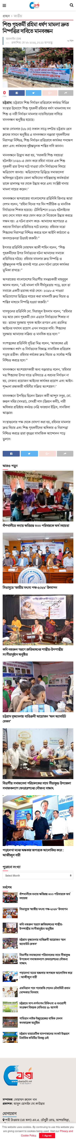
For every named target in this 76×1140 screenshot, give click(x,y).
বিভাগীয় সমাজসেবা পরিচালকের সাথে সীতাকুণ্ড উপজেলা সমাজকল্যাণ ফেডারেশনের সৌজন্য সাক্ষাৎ (37, 786)
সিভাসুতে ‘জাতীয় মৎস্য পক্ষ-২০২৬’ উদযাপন (30, 587)
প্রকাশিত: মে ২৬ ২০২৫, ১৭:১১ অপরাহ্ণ (31, 43)
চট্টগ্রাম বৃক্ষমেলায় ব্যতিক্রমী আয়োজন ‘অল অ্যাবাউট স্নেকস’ (42, 942)
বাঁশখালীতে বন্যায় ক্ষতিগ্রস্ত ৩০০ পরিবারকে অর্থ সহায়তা (36, 525)
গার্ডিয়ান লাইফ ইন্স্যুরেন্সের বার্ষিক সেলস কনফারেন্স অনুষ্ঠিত (40, 1021)
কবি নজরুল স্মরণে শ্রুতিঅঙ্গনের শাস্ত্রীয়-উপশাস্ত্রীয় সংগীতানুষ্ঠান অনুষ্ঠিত (41, 926)
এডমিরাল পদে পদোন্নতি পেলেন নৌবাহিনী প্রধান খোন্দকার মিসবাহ (44, 990)
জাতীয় (18, 16)
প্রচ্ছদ (6, 16)
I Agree (47, 1135)
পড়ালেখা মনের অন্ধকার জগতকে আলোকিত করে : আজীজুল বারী (45, 975)
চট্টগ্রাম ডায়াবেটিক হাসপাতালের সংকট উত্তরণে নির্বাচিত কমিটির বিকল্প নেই (44, 1036)
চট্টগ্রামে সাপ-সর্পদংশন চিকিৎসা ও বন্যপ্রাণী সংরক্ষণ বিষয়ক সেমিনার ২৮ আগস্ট (42, 1005)
